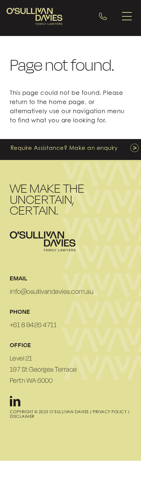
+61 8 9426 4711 (33, 325)
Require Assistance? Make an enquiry (64, 148)
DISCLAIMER (22, 416)
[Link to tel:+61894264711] (103, 16)
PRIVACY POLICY (110, 411)
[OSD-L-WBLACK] (42, 234)
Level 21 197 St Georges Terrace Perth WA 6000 (43, 369)
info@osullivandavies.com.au (52, 291)
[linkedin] (15, 401)
